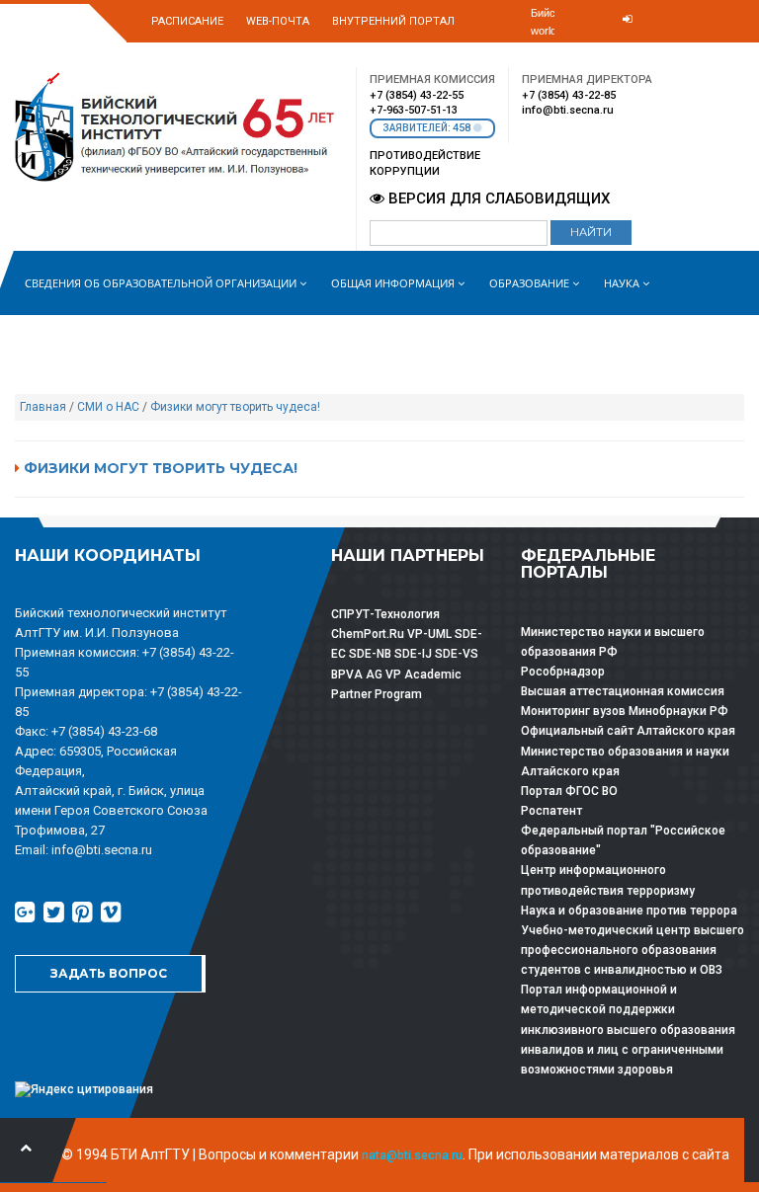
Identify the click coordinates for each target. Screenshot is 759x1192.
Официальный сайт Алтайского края (628, 731)
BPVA (347, 674)
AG (374, 674)
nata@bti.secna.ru (412, 1155)
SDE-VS (456, 654)
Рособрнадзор (563, 671)
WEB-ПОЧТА (277, 21)
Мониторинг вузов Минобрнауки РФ (624, 711)
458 (463, 127)
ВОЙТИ (613, 50)
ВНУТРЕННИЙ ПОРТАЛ (393, 21)
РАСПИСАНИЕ (187, 21)
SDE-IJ (413, 654)
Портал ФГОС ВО (569, 791)
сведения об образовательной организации (162, 283)
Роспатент (551, 811)
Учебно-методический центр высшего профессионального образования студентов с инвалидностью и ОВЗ (632, 950)
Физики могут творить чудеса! (235, 407)
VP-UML (429, 634)
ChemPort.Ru (367, 634)
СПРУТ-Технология (385, 614)
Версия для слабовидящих (497, 198)
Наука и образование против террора (629, 910)
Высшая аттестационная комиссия (622, 691)
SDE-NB (370, 654)
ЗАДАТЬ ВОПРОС (108, 973)
